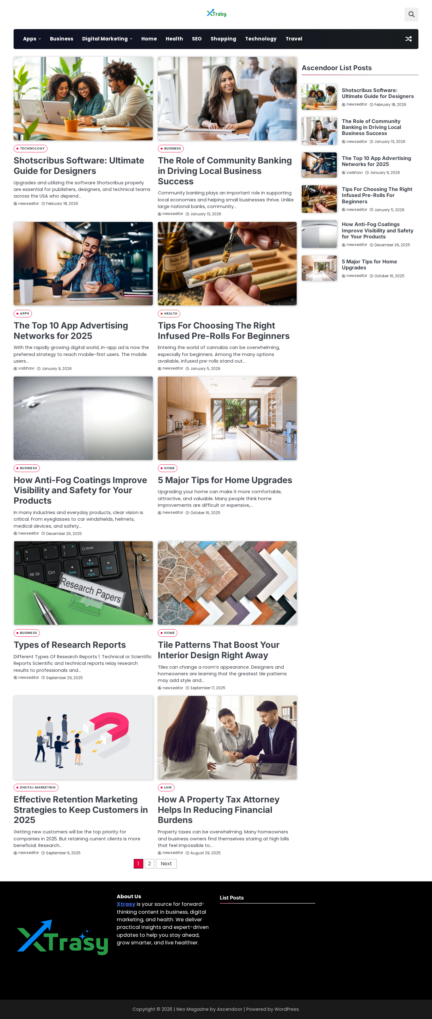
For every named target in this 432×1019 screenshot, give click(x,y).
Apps (29, 38)
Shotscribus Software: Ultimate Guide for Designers (79, 165)
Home (149, 38)
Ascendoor (229, 1009)
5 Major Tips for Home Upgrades (225, 480)
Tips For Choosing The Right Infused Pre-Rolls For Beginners (224, 330)
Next (166, 863)
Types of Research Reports (70, 645)
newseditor (28, 203)
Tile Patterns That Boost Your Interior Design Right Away (219, 650)
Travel (294, 38)
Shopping (223, 38)
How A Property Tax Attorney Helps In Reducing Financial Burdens (219, 809)
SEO (197, 38)
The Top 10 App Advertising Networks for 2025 (71, 330)
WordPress (287, 1009)
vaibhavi (26, 368)
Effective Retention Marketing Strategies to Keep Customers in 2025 (81, 809)
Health (174, 38)
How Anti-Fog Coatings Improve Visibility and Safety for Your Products (80, 490)
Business (61, 38)
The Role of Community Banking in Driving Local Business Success (225, 170)
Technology (261, 38)
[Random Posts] (408, 39)
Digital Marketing (105, 38)
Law (168, 787)
